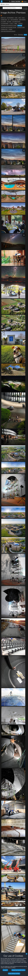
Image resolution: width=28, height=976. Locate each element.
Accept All (5, 970)
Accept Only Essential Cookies (18, 970)
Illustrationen (4, 23)
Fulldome (3, 21)
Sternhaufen (4, 29)
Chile (23, 17)
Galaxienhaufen (16, 21)
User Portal (18, 1)
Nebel (16, 23)
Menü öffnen (5, 4)
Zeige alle (3, 17)
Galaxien (9, 21)
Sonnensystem (20, 27)
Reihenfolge (20, 34)
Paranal (20, 23)
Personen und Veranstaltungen (8, 25)
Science (13, 1)
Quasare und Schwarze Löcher (8, 27)
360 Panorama (10, 17)
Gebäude (20, 25)
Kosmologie (4, 19)
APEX (20, 17)
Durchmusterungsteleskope (8, 31)
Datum (25, 34)
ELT (8, 19)
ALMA (16, 17)
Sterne (10, 29)
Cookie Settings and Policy (14, 973)
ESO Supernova (14, 19)
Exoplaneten (22, 19)
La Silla (11, 23)
